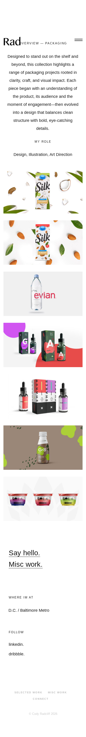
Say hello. (24, 553)
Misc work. (26, 564)
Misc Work (57, 692)
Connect (41, 698)
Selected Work (28, 692)
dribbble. (17, 654)
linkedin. (16, 644)
